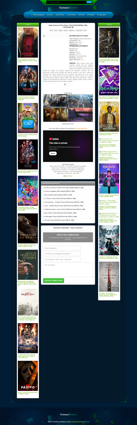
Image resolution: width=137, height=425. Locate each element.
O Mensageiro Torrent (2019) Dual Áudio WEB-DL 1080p (60, 216)
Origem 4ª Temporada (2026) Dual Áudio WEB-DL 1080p (108, 134)
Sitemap (86, 421)
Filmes (82, 15)
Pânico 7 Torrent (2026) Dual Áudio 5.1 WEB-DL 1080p (28, 393)
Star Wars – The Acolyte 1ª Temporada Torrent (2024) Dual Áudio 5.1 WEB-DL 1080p (108, 295)
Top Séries (72, 15)
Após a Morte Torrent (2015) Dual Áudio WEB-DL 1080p (60, 213)
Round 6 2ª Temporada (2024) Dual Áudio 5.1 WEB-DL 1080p (109, 195)
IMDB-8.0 (71, 30)
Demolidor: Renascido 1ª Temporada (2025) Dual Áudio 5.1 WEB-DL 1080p (108, 159)
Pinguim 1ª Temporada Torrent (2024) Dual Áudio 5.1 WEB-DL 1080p (107, 208)
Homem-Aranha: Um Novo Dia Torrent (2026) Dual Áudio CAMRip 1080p (27, 61)
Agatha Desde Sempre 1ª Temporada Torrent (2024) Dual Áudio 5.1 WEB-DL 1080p (108, 221)
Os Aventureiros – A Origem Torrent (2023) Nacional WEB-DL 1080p (64, 202)
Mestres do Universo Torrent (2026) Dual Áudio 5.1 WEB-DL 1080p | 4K (26, 98)
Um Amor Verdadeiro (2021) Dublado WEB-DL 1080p (59, 191)
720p (55, 30)
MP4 (85, 30)
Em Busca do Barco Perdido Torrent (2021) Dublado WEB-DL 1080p (64, 187)
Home (51, 15)
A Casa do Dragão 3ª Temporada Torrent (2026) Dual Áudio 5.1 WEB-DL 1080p (109, 61)
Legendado (102, 15)
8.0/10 (79, 44)
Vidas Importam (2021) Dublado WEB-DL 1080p (58, 195)
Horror (65, 30)
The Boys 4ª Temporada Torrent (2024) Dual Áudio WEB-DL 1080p (108, 257)
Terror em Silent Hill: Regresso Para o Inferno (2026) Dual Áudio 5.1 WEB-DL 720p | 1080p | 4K (27, 318)
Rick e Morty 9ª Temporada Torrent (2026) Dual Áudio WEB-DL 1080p (109, 97)
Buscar (89, 2)
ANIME (60, 30)
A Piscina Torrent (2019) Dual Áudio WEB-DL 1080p (59, 220)
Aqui (82, 59)
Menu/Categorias (38, 15)
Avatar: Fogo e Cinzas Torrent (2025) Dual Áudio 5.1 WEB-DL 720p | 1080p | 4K (26, 356)
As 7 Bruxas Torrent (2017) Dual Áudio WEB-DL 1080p (60, 198)
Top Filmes (60, 15)
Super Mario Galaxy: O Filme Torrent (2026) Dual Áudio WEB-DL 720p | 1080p (28, 209)
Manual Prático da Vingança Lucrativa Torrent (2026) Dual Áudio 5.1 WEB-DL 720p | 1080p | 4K (27, 283)
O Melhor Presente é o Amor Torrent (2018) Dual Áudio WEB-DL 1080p (64, 209)
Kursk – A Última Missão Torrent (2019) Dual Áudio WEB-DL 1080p (63, 205)
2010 (51, 30)
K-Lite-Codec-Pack (81, 128)
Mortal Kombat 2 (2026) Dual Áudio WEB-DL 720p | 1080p (28, 171)
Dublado (91, 15)
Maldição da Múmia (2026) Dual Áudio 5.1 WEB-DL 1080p (27, 245)
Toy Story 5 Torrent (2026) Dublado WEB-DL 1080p (28, 135)
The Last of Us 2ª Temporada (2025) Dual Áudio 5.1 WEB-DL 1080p (107, 146)
